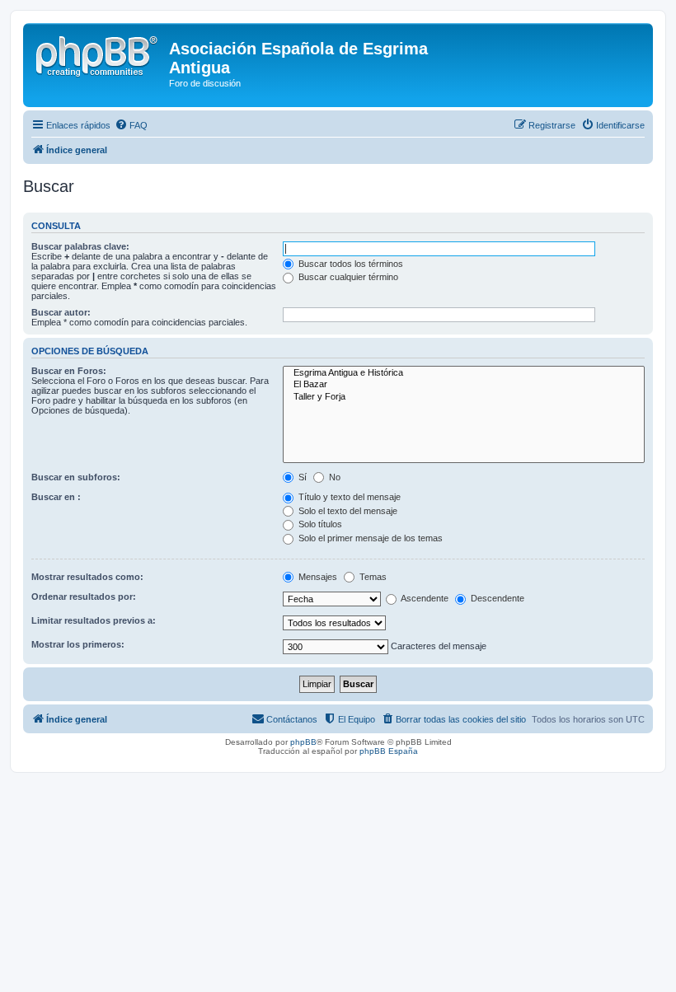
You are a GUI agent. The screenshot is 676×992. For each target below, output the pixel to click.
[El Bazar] (463, 385)
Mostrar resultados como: (87, 577)
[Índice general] (98, 53)
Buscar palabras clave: (80, 246)
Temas (372, 577)
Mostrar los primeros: (77, 644)
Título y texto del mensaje (348, 497)
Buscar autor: (61, 312)
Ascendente (423, 598)
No (333, 477)
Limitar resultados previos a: (93, 620)
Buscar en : (56, 497)
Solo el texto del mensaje (346, 511)
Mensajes (316, 577)
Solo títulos (319, 524)
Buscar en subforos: (75, 477)
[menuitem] (131, 125)
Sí (301, 477)
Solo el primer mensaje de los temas (369, 538)
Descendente (496, 598)
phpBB (303, 741)
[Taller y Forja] (463, 397)
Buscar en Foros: (68, 371)
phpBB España (388, 751)
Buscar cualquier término (347, 277)
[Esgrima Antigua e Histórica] (463, 373)
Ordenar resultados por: (83, 596)
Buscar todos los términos (349, 264)
